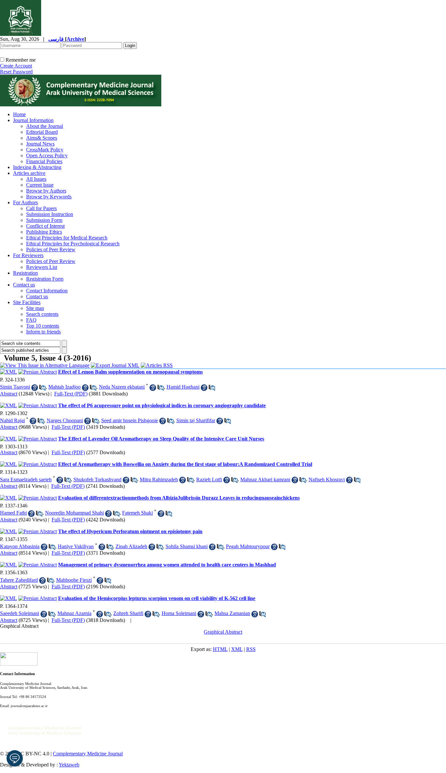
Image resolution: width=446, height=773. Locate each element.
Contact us (24, 284)
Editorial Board (42, 132)
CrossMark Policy (44, 149)
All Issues (36, 179)
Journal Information (33, 120)
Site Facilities (26, 302)
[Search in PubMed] (42, 387)
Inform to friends (43, 331)
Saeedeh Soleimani (19, 613)
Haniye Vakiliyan (76, 546)
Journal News (40, 144)
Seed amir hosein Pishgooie (129, 420)
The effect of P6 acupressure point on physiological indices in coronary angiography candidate (162, 405)
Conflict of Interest (45, 226)
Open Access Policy (47, 155)
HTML (220, 649)
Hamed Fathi (13, 513)
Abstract (8, 393)
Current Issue (40, 185)
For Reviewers (28, 255)
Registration (25, 273)
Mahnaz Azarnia (74, 613)
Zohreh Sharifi (128, 613)
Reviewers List (41, 267)
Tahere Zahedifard (19, 580)
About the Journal (44, 126)
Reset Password (16, 71)
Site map (35, 308)
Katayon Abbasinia (20, 546)
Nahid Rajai (12, 420)
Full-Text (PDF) (71, 393)
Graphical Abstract (19, 626)
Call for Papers (41, 208)
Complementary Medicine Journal (88, 753)
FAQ (31, 320)
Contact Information (47, 290)
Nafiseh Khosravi (327, 479)
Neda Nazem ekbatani (122, 387)
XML (237, 649)
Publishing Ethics (44, 232)
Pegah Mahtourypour (248, 546)
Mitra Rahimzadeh (159, 479)
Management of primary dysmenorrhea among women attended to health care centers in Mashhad (167, 564)
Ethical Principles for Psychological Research (72, 243)
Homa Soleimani (179, 613)
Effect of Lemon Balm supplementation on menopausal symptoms (130, 372)
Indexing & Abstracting (37, 167)
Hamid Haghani (183, 387)
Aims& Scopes (41, 138)
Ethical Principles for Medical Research (66, 237)
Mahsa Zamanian (232, 613)
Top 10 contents (42, 326)
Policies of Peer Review (50, 249)
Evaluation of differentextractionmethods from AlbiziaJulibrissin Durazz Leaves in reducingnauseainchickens (179, 498)
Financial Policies (44, 161)
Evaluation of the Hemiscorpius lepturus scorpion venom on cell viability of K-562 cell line (156, 598)
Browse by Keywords (49, 196)
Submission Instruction (49, 214)
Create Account (16, 66)
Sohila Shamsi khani (187, 546)
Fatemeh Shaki (137, 513)
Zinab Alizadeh (131, 546)
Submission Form (44, 220)
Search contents (42, 314)
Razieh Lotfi (209, 479)
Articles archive (29, 173)
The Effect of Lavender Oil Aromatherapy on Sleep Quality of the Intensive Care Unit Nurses (161, 438)
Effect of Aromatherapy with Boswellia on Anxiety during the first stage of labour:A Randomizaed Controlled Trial (185, 464)
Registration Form (44, 279)
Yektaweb (69, 764)
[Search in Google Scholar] (34, 387)
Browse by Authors (46, 190)
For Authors (25, 202)
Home (19, 114)
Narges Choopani (65, 420)
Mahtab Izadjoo (64, 387)
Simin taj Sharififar (195, 420)
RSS (251, 649)
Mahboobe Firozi (74, 580)
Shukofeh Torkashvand (97, 479)
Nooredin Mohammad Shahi (74, 513)
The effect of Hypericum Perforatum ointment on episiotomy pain (130, 531)
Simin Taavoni (15, 387)
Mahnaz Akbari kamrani (265, 479)
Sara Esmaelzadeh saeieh (26, 479)
